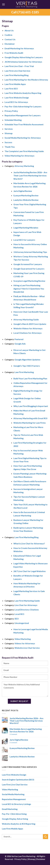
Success (8, 142)
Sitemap (9, 133)
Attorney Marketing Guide (26, 319)
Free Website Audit (14, 53)
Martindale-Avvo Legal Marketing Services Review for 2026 (26, 730)
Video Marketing (23, 639)
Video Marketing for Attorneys (19, 155)
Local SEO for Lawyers (24, 240)
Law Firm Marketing (24, 372)
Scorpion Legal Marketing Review (29, 281)
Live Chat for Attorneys (26, 605)
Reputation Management (14, 799)
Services (9, 129)
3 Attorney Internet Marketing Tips (30, 252)
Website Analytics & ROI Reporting (18, 824)
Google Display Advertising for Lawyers (24, 57)
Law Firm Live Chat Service (17, 71)
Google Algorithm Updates (27, 359)
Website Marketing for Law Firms (29, 423)
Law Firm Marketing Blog (16, 75)
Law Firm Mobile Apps (15, 84)
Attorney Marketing (24, 166)
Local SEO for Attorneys (16, 102)
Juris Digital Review (22, 191)
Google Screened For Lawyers (27, 264)
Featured (19, 339)
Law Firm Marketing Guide (27, 600)
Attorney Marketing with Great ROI (30, 418)
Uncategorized (22, 623)
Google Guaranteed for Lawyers (28, 268)
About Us (9, 30)
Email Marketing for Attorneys (19, 48)
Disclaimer (10, 44)
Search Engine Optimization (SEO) (18, 779)
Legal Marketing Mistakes (25, 227)
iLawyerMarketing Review (25, 195)
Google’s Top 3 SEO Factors (26, 366)
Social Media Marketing (13, 794)
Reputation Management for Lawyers (23, 115)
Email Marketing (9, 809)
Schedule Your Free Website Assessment (24, 124)
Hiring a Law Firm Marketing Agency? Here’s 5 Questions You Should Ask (28, 288)
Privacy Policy (11, 111)
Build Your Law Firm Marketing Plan (30, 378)
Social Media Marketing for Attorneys (23, 138)
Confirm (8, 35)
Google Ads (20, 343)
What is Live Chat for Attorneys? (29, 543)
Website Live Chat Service (27, 648)
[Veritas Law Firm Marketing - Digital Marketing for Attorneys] (26, 4)
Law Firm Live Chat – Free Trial (19, 66)
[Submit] (45, 836)
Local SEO (19, 614)
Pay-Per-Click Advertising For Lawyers (23, 106)
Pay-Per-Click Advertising (14, 814)
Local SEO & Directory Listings (16, 804)
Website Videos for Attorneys (27, 328)
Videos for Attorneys (25, 643)
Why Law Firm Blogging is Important (30, 406)
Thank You (10, 147)
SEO (17, 618)
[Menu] (3, 4)
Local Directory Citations (27, 609)
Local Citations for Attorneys (27, 333)
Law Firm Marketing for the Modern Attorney (26, 79)
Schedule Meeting (13, 120)
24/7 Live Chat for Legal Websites (29, 571)
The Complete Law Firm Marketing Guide (24, 151)
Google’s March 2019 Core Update (29, 324)
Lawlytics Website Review (25, 200)
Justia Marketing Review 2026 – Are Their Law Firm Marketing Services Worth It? (30, 175)
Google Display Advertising (15, 819)
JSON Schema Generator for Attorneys (23, 62)
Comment (13, 734)
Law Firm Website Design (17, 97)
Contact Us (10, 39)
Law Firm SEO (11, 88)
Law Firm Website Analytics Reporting (23, 93)
